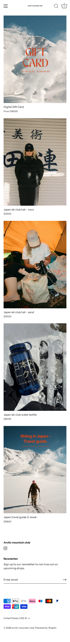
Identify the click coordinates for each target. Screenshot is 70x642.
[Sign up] (64, 579)
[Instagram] (5, 548)
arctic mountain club (35, 6)
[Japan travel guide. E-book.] (35, 469)
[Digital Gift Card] (35, 59)
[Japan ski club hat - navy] (35, 162)
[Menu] (6, 6)
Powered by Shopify (46, 627)
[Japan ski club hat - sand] (35, 264)
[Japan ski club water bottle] (35, 367)
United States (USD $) (15, 618)
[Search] (56, 7)
